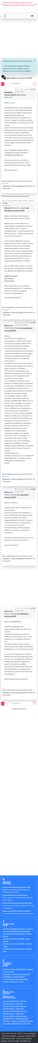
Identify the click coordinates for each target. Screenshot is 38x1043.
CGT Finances (9, 278)
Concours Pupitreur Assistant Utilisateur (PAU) (15, 895)
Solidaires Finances (11, 276)
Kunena (23, 709)
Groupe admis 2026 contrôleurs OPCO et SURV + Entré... (17, 903)
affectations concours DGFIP (14, 210)
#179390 (33, 608)
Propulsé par (16, 709)
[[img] (27, 218)
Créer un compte (17, 186)
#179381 (33, 322)
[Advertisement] (19, 38)
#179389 (33, 489)
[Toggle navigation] (4, 16)
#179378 (33, 89)
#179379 (4, 203)
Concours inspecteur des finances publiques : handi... (17, 887)
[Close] (34, 60)
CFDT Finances (9, 281)
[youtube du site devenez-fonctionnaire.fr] (15, 196)
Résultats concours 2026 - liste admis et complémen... (17, 911)
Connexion (5, 186)
